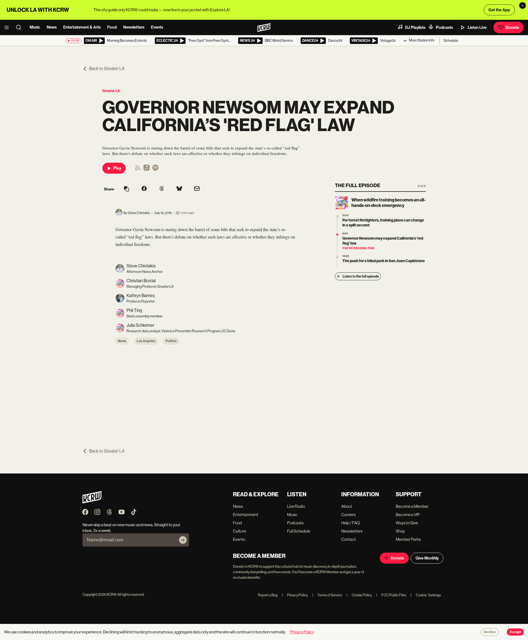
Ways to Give (407, 522)
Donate (512, 27)
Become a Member (412, 506)
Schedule (451, 40)
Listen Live (477, 27)
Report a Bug (267, 595)
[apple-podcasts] (146, 169)
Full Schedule (298, 531)
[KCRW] (91, 502)
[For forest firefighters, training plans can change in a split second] (337, 216)
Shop (400, 531)
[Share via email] (197, 189)
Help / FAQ (350, 522)
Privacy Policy (295, 595)
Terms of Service (327, 595)
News (52, 27)
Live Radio (296, 506)
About (346, 506)
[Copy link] (126, 189)
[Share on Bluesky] (179, 189)
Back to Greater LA (107, 68)
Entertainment (245, 514)
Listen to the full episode (361, 276)
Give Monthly (427, 558)
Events (157, 27)
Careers (348, 514)
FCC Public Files (391, 595)
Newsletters (133, 27)
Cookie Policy (359, 595)
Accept (515, 632)
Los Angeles (146, 341)
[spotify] (155, 169)
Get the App (499, 9)
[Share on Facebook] (144, 189)
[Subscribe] (183, 540)
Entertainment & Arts (82, 27)
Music (35, 27)
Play (117, 168)
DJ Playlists (415, 27)
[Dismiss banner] (522, 5)
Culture (239, 531)
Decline (490, 632)
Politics (171, 341)
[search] (20, 27)
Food (112, 27)
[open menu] (8, 27)
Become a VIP (408, 514)
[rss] (137, 169)
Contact (348, 539)
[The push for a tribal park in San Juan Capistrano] (337, 257)
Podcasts (444, 27)
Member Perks (408, 539)
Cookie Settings (428, 595)
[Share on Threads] (161, 189)
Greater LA (111, 91)
